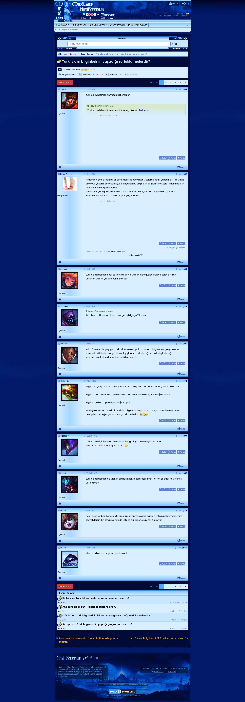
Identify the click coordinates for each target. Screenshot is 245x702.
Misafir (187, 14)
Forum (63, 54)
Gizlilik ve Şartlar (179, 668)
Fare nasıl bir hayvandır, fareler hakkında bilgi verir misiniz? (88, 640)
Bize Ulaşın (172, 672)
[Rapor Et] (60, 167)
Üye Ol (175, 3)
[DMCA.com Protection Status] (122, 694)
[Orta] (89, 69)
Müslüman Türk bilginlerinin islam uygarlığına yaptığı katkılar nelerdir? (106, 615)
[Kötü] (86, 69)
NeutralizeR (143, 685)
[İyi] (93, 69)
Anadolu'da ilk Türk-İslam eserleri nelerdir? (89, 607)
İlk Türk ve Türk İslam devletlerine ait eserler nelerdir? (95, 598)
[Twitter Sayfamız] (97, 659)
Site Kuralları (163, 668)
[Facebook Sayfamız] (91, 659)
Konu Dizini (149, 668)
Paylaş (173, 158)
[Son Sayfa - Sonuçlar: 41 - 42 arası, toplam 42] (185, 82)
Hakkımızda (158, 672)
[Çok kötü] (82, 69)
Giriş (187, 3)
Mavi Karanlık (73, 667)
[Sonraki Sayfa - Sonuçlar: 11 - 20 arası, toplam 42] (180, 82)
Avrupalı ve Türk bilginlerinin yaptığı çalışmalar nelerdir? (97, 624)
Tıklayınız (144, 110)
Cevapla (183, 167)
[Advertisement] (108, 134)
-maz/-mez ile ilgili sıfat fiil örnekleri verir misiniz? (157, 638)
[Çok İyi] (96, 69)
